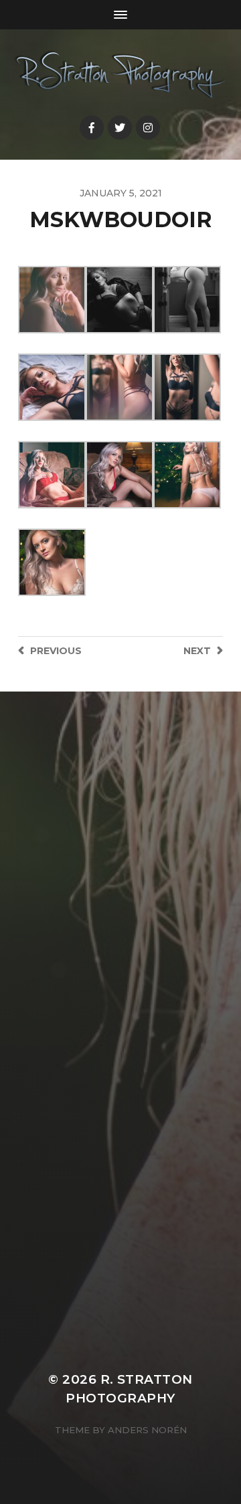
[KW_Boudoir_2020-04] (52, 474)
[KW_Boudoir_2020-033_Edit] (187, 474)
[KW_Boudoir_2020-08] (187, 299)
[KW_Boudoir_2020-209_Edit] (52, 387)
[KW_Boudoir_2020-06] (119, 387)
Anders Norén (147, 1429)
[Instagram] (148, 128)
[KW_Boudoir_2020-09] (119, 299)
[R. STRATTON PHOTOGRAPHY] (120, 75)
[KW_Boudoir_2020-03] (119, 474)
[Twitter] (120, 128)
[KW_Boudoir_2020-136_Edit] (187, 387)
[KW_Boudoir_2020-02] (52, 562)
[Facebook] (92, 128)
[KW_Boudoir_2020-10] (52, 299)
